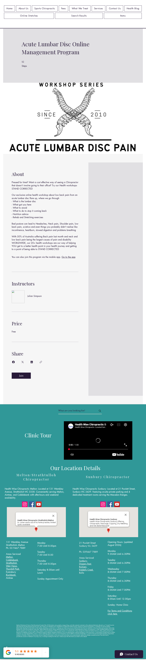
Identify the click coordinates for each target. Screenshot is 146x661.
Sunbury (83, 560)
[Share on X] (22, 362)
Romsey (83, 566)
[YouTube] (38, 504)
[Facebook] (32, 504)
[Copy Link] (40, 362)
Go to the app (68, 257)
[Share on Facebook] (13, 362)
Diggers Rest (85, 563)
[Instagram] (25, 504)
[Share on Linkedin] (31, 362)
